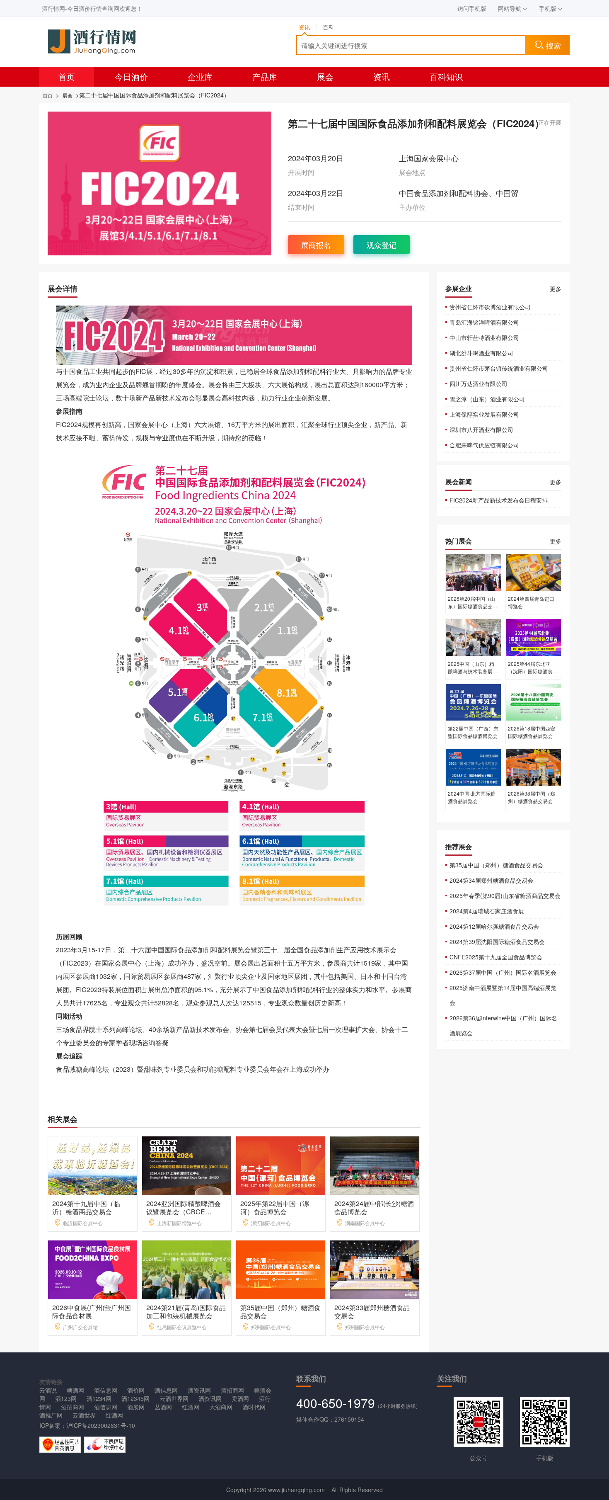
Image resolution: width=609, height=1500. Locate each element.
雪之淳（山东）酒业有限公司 (487, 399)
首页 (66, 76)
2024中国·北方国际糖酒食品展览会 (471, 797)
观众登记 (381, 244)
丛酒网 (163, 1407)
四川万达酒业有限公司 (479, 383)
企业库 (200, 76)
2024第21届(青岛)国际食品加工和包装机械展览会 (186, 1311)
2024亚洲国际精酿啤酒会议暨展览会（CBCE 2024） (183, 1212)
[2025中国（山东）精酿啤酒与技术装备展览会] (473, 637)
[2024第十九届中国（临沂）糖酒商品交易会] (93, 1164)
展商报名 (316, 244)
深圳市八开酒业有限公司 (481, 429)
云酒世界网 (174, 1398)
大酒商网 (220, 1407)
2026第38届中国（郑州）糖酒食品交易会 (531, 797)
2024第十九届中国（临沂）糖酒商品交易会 (86, 1207)
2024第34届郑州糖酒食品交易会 (491, 880)
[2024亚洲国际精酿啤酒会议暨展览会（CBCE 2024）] (187, 1164)
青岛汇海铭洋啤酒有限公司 (484, 322)
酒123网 (66, 1398)
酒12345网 (135, 1398)
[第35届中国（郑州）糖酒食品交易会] (281, 1269)
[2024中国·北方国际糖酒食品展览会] (473, 766)
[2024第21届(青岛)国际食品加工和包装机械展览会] (187, 1269)
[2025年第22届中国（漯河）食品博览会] (281, 1164)
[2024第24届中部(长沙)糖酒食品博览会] (375, 1164)
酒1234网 (99, 1398)
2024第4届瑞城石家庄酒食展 (487, 911)
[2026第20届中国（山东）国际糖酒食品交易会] (473, 572)
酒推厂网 (51, 1415)
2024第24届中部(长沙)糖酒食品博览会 (374, 1207)
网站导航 (509, 8)
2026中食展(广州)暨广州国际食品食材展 (91, 1311)
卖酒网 (240, 1398)
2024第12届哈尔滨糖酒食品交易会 (494, 926)
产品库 (264, 76)
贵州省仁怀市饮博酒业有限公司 (490, 307)
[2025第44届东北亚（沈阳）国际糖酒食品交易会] (533, 637)
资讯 (381, 76)
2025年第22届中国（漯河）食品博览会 (274, 1207)
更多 (555, 288)
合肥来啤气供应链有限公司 (484, 445)
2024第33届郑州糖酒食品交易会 (372, 1311)
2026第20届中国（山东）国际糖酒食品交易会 (473, 606)
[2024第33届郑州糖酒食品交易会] (375, 1269)
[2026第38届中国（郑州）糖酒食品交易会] (533, 766)
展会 (325, 76)
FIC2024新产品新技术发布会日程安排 (499, 500)
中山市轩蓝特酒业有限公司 (484, 337)
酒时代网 (254, 1407)
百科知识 (446, 76)
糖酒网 (75, 1390)
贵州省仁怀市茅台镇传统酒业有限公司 (499, 368)
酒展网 (136, 1407)
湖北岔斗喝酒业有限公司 (481, 353)
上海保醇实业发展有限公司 (484, 414)
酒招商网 (232, 1390)
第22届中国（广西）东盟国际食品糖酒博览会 (473, 732)
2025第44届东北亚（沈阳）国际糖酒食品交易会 (533, 671)
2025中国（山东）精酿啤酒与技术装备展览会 (473, 671)
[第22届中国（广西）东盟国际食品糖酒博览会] (473, 702)
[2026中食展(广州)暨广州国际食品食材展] (93, 1269)
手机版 (547, 8)
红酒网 (190, 1407)
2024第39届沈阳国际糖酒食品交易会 (497, 941)
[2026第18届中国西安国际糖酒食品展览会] (533, 702)
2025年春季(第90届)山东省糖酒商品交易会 (505, 895)
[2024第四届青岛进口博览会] (533, 572)
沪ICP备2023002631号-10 (100, 1425)
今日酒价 (131, 76)
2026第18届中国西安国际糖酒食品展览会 (531, 732)
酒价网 (136, 1390)
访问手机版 (471, 8)
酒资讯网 (199, 1390)
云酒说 (48, 1390)
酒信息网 (105, 1390)
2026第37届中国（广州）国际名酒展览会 (503, 972)
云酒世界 (84, 1415)
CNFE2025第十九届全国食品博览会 (496, 957)
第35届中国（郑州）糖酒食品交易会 (280, 1311)
